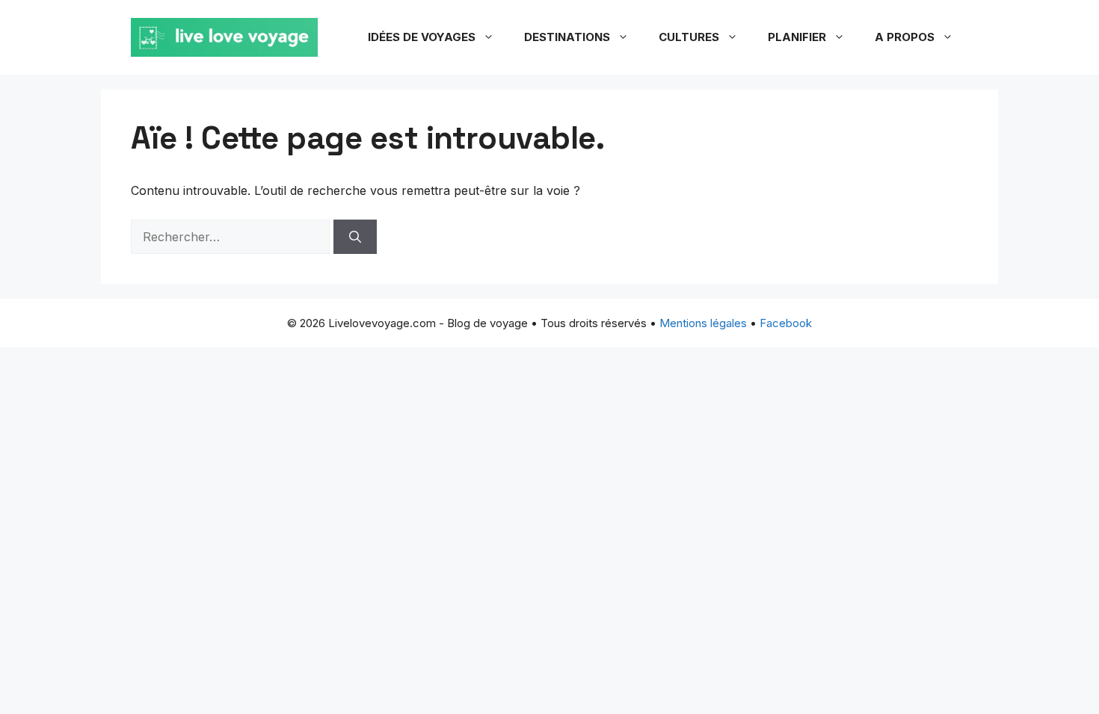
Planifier (797, 37)
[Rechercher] (355, 237)
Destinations (567, 37)
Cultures (689, 37)
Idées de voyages (421, 37)
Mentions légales (703, 323)
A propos (905, 37)
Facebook (786, 323)
